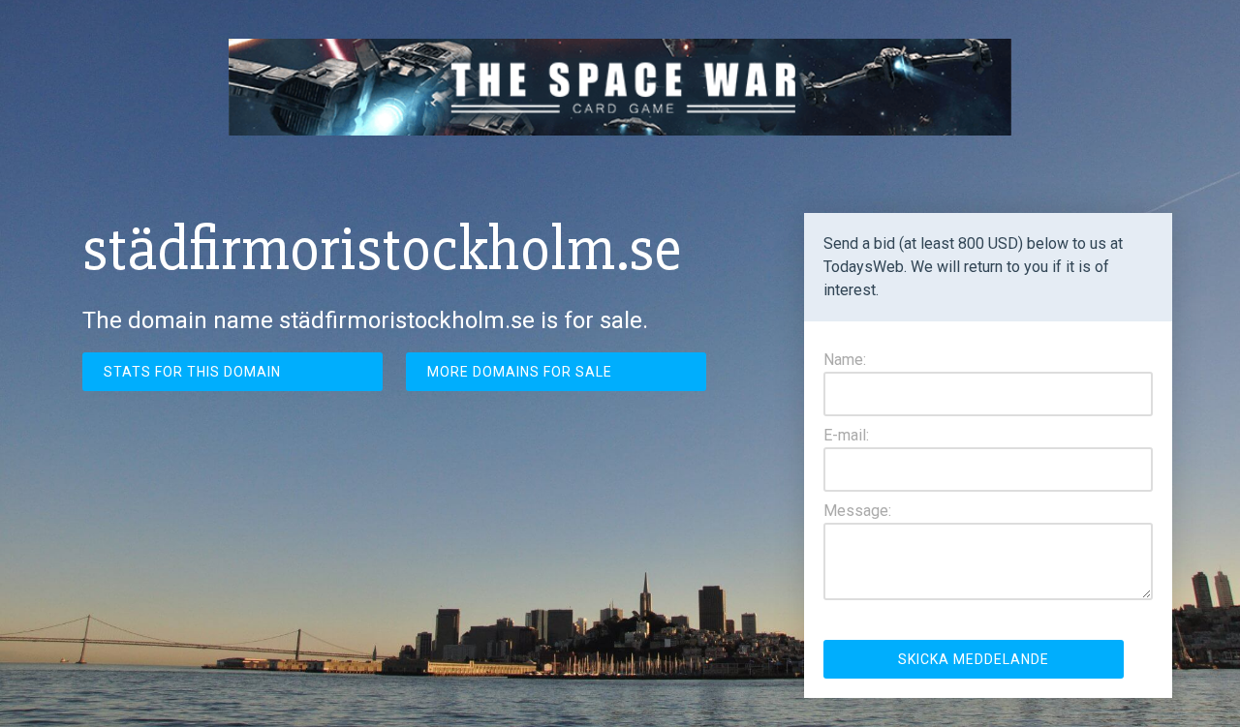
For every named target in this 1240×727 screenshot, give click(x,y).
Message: (857, 510)
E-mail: (846, 435)
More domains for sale (519, 371)
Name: (844, 359)
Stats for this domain (192, 371)
